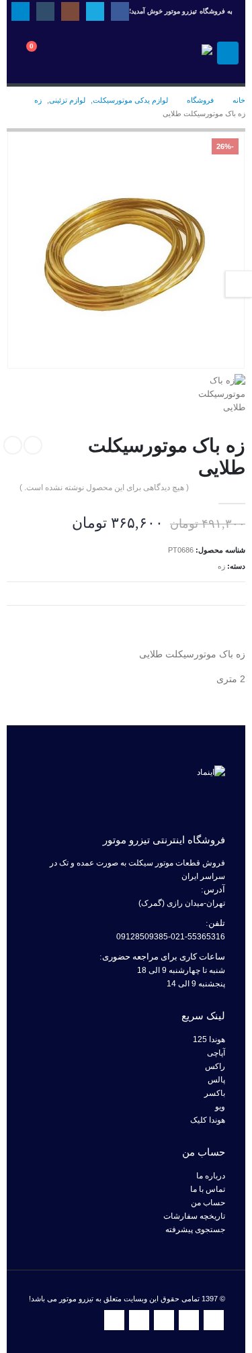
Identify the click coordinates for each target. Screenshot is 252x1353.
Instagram (164, 1320)
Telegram (114, 1320)
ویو (220, 1106)
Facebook (214, 1320)
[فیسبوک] (120, 11)
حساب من (208, 1202)
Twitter (189, 1320)
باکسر (214, 1092)
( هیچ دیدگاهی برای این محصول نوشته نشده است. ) (104, 487)
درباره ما (210, 1175)
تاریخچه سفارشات (194, 1215)
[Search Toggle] (77, 53)
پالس (216, 1079)
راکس (215, 1066)
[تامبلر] (45, 11)
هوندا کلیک (207, 1119)
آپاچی (216, 1052)
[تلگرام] (20, 11)
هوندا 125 (209, 1039)
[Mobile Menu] (228, 53)
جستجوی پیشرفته (195, 1229)
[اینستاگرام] (70, 11)
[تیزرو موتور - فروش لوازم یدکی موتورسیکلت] (175, 53)
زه (221, 566)
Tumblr (139, 1320)
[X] (95, 11)
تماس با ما (207, 1188)
